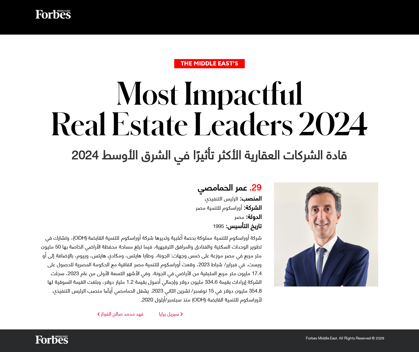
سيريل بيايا (169, 313)
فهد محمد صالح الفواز (122, 313)
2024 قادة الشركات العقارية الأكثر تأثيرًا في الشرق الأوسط (209, 153)
